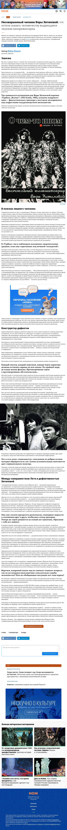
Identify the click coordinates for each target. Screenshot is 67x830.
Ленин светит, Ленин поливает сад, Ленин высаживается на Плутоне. (32, 674)
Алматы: (26, 684)
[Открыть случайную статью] (57, 11)
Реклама (33, 803)
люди (24, 632)
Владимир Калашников (13, 669)
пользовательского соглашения (35, 824)
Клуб (8, 17)
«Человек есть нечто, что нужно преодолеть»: (15, 782)
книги (28, 39)
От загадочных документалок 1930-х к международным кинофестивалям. (17, 751)
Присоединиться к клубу (33, 626)
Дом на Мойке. (47, 782)
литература (14, 632)
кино (2, 17)
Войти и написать (50, 653)
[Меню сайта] (65, 11)
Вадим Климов (17, 17)
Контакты (33, 806)
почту (26, 822)
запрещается (55, 819)
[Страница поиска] (61, 11)
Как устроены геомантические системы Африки (47, 750)
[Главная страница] (4, 11)
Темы (33, 809)
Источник (63, 204)
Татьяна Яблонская (12, 681)
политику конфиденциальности (52, 824)
